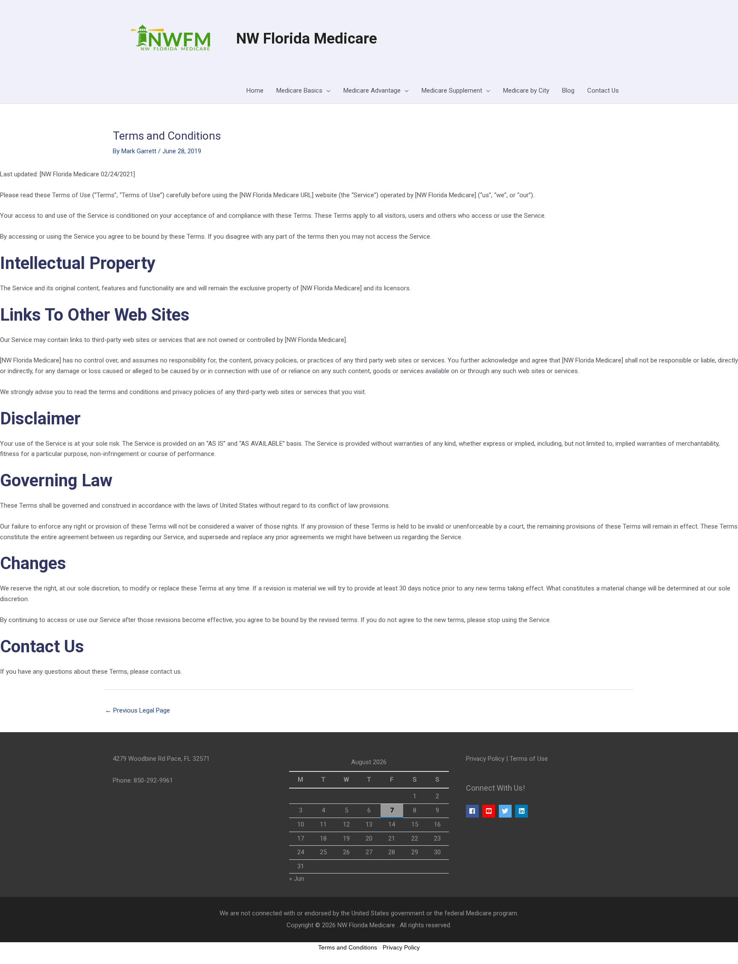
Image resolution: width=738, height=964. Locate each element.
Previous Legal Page (137, 710)
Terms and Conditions (347, 947)
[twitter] (506, 811)
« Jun (296, 878)
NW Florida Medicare (306, 38)
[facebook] (473, 811)
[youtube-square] (489, 811)
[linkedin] (522, 811)
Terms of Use (529, 758)
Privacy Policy (485, 758)
